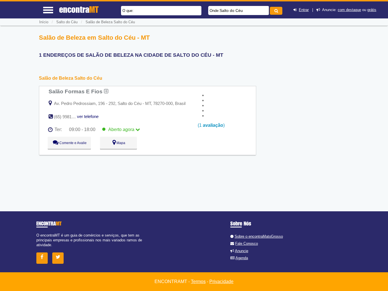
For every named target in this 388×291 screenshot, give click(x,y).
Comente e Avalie (73, 143)
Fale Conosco (246, 243)
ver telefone (88, 116)
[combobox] (238, 10)
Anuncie (241, 251)
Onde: (215, 11)
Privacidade (221, 281)
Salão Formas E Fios (76, 91)
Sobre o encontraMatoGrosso (259, 236)
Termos (198, 281)
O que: (127, 11)
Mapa (120, 143)
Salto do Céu (231, 10)
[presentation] (268, 10)
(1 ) (211, 125)
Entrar (304, 10)
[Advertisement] (302, 73)
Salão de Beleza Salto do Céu (110, 22)
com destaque (349, 10)
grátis (371, 10)
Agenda (241, 258)
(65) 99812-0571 (69, 116)
